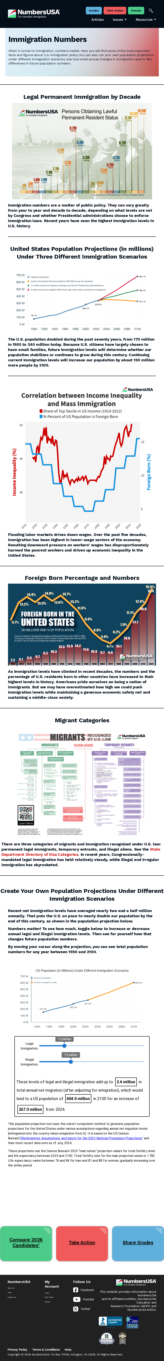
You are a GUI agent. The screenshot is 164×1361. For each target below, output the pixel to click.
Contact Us (12, 1297)
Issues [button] (118, 19)
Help (68, 1349)
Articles (97, 19)
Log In (47, 1293)
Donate (47, 1302)
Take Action (49, 1297)
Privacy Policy (17, 1349)
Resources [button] (144, 19)
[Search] (151, 10)
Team (10, 1293)
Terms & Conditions (46, 1349)
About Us (11, 1288)
